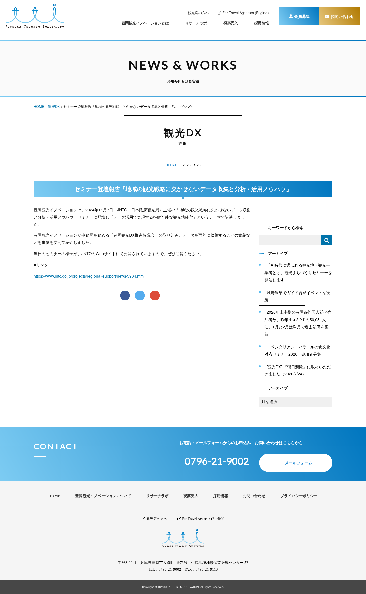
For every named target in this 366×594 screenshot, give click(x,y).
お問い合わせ (342, 16)
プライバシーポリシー (299, 496)
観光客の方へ (198, 12)
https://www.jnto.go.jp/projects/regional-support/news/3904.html (89, 276)
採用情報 (261, 23)
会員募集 (302, 16)
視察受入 (230, 23)
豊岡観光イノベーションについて (103, 496)
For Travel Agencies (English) (245, 12)
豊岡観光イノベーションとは (145, 23)
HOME (54, 496)
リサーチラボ (196, 23)
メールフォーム (298, 463)
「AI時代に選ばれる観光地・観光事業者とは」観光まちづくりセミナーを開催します (298, 272)
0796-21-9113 (207, 569)
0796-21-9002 (170, 569)
